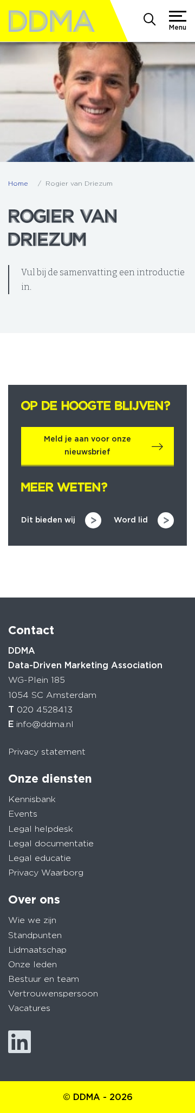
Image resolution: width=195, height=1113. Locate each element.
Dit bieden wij (48, 519)
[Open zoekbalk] (149, 20)
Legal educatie (39, 858)
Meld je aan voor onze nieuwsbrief (87, 445)
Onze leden (32, 964)
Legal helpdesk (40, 829)
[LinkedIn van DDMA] (19, 1042)
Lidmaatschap (37, 950)
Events (22, 814)
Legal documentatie (51, 843)
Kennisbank (32, 799)
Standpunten (35, 935)
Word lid (131, 519)
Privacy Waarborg (45, 872)
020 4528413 (45, 709)
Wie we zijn (32, 920)
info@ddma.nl (45, 724)
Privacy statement (47, 751)
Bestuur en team (43, 979)
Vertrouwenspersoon (53, 993)
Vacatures (29, 1008)
